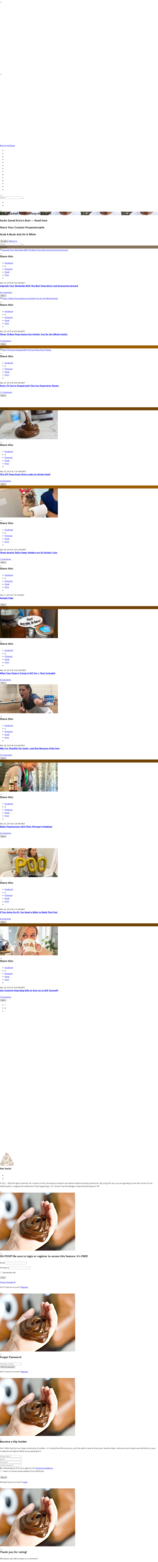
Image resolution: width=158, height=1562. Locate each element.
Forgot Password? (8, 1282)
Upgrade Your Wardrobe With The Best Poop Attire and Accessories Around (39, 285)
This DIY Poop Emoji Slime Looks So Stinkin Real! (25, 474)
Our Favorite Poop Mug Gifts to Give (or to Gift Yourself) (29, 990)
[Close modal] (1, 1191)
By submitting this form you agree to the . (26, 1468)
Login (25, 1482)
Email (2, 1263)
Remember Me (9, 1272)
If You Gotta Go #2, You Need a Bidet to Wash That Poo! (28, 912)
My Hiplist (4, 241)
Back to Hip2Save (7, 145)
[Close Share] (1, 253)
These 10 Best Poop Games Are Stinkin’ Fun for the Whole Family (33, 334)
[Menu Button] (1, 2)
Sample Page (6, 598)
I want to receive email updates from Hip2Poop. (23, 1471)
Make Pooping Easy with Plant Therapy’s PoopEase (26, 826)
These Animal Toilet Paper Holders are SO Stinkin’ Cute (28, 552)
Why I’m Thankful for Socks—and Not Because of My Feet (30, 748)
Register (24, 1287)
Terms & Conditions (44, 1468)
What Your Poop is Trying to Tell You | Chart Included (27, 673)
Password (4, 1267)
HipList (3, 296)
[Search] (1, 74)
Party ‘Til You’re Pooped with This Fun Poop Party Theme (29, 385)
